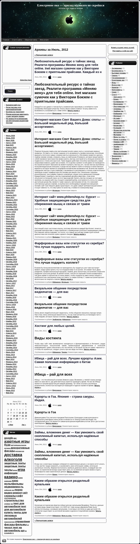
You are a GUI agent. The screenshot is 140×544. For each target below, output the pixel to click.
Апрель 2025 (11, 148)
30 (8, 422)
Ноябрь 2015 (11, 321)
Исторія (116, 118)
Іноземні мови (119, 121)
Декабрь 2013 (11, 367)
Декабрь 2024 (11, 157)
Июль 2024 (10, 164)
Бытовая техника (119, 73)
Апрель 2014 (11, 357)
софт (19, 495)
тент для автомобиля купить (15, 509)
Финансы (115, 163)
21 (23, 416)
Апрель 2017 (11, 290)
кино (15, 480)
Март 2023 (10, 198)
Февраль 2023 (12, 200)
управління (22, 521)
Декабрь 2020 (11, 240)
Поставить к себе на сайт (123, 51)
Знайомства (57, 319)
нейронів (7, 490)
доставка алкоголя (13, 457)
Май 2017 (10, 288)
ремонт (17, 492)
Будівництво (118, 102)
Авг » (24, 425)
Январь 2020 (11, 257)
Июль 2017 (10, 286)
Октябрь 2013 (11, 371)
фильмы (21, 524)
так (12, 504)
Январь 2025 (11, 155)
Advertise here (26, 80)
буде (7, 444)
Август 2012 (11, 386)
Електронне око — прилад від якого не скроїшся (70, 5)
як (26, 531)
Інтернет (116, 123)
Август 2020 (11, 245)
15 (26, 413)
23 (8, 419)
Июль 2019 (10, 269)
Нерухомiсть (117, 90)
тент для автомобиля (14, 505)
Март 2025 (10, 150)
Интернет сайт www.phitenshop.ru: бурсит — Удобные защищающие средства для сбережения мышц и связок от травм (67, 200)
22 (26, 416)
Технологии (116, 156)
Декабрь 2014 (11, 343)
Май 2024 (10, 169)
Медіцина (56, 237)
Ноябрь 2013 (11, 369)
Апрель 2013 (11, 383)
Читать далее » (73, 111)
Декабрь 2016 (11, 295)
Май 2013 (10, 381)
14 (23, 413)
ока (13, 490)
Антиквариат (117, 68)
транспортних (9, 522)
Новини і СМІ (118, 142)
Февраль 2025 (12, 152)
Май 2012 (10, 393)
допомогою (19, 451)
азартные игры (17, 441)
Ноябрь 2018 (11, 274)
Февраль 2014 (12, 362)
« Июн (10, 425)
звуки (15, 470)
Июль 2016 (10, 307)
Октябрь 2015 (11, 324)
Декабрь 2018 (11, 271)
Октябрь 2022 (11, 207)
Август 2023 (11, 188)
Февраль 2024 (12, 176)
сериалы (10, 495)
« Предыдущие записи (44, 55)
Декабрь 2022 (11, 205)
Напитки (115, 87)
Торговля (115, 159)
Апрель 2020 (11, 252)
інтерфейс (8, 533)
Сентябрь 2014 (12, 350)
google (8, 438)
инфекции (11, 473)
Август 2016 (11, 305)
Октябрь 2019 (11, 262)
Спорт (114, 92)
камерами (8, 481)
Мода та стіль (67, 515)
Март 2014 (10, 359)
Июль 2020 (10, 248)
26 (17, 419)
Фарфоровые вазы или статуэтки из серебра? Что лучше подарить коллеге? (69, 245)
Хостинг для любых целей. (55, 326)
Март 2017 (10, 293)
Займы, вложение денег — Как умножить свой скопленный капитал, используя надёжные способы (69, 436)
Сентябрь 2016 (12, 302)
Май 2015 (10, 331)
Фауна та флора (120, 151)
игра (21, 469)
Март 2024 (10, 174)
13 (20, 413)
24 (11, 419)
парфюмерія (118, 144)
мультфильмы (13, 483)
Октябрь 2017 (11, 281)
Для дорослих (119, 106)
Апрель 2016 (11, 309)
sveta (59, 77)
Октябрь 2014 (11, 348)
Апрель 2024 (11, 171)
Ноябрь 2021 (11, 226)
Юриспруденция (120, 154)
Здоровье (117, 109)
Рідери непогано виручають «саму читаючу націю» (17, 115)
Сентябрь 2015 (12, 326)
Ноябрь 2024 (11, 159)
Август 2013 (11, 376)
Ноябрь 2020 (11, 243)
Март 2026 (10, 140)
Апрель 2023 (11, 195)
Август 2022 (11, 212)
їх (13, 533)
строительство (14, 500)
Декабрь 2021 (11, 224)
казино (11, 477)
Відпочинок (56, 113)
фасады (9, 524)
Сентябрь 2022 (12, 209)
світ (25, 492)
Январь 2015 (11, 340)
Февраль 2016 (12, 314)
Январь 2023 (11, 202)
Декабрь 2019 (11, 259)
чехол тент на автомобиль (13, 529)
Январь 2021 (11, 238)
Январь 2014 (11, 364)
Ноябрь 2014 (11, 345)
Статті (114, 95)
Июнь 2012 (10, 390)
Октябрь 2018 (11, 276)
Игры (114, 83)
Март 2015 (10, 336)
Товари (116, 149)
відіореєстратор (20, 445)
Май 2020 (10, 250)
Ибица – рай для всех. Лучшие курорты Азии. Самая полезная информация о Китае (68, 360)
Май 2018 (10, 278)
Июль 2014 (10, 352)
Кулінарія (117, 128)
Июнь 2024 (10, 167)
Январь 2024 (11, 179)
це (28, 525)
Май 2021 (10, 231)
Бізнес (54, 474)
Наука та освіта (119, 139)
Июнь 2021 (10, 228)
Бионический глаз (13, 105)
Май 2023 (10, 193)
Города (114, 76)
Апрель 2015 (11, 333)
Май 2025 (10, 145)
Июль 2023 (10, 190)
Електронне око (118, 80)
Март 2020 (10, 255)
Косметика (117, 126)
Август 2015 (11, 328)
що (23, 530)
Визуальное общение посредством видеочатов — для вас (61, 290)
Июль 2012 (10, 388)
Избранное (56, 282)
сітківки (7, 504)
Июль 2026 (10, 136)
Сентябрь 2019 (12, 264)
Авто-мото (117, 97)
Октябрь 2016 (11, 300)
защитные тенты (15, 463)
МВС (15, 438)
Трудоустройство (119, 161)
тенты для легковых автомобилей (15, 515)
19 (17, 416)
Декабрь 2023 (11, 181)
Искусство (116, 85)
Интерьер (56, 190)
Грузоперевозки (118, 78)
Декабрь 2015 (11, 319)
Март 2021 (10, 236)
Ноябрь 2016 (11, 297)
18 (14, 416)
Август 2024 (11, 162)
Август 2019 (11, 267)
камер (20, 478)
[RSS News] (4, 540)
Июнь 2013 (10, 379)
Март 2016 (10, 312)
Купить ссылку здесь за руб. (122, 48)
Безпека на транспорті (15, 112)
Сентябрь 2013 (12, 374)
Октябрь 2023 (11, 183)
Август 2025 (11, 143)
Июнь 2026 (10, 138)
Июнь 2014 (10, 355)
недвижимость (14, 486)
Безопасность (117, 71)
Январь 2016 (11, 317)
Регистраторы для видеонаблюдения (13, 108)
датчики (7, 448)
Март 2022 (10, 219)
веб (12, 445)
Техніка (64, 352)
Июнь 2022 (10, 217)
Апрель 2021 (11, 233)
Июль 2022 (10, 214)
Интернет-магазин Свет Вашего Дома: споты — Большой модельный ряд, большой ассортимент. (69, 123)
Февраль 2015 (12, 338)
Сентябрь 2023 (12, 186)
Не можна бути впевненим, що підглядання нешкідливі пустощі (17, 121)
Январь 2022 (11, 221)
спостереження (10, 498)
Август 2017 (11, 283)
